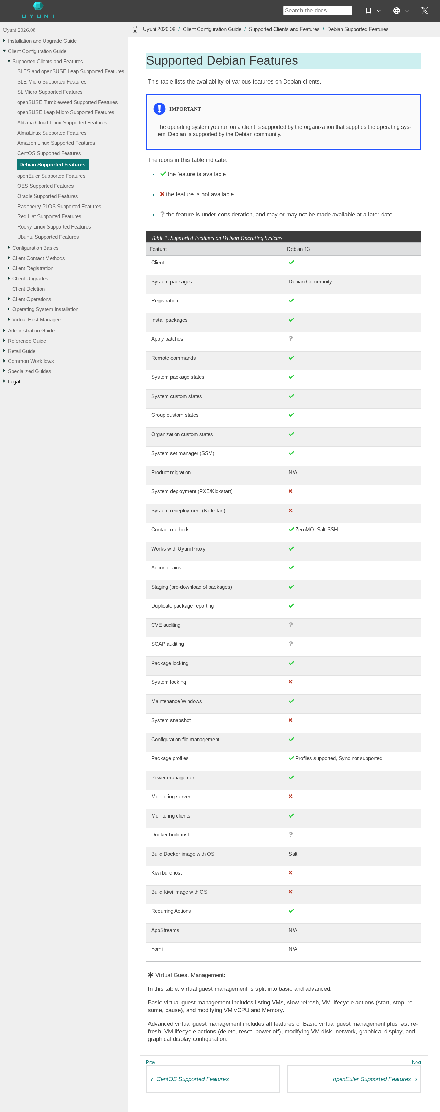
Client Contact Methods (38, 258)
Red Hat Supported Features (49, 217)
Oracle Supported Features (47, 196)
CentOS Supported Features (49, 153)
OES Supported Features (45, 186)
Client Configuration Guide (37, 51)
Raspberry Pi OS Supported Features (59, 206)
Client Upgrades (30, 278)
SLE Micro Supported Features (52, 82)
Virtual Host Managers (37, 319)
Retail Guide (21, 351)
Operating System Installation (45, 309)
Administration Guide (31, 330)
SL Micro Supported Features (50, 92)
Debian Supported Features (52, 164)
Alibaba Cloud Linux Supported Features (62, 122)
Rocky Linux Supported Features (54, 227)
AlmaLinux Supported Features (52, 133)
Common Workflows (31, 361)
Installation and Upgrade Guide (42, 41)
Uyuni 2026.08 (19, 30)
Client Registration (32, 268)
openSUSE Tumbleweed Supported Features (67, 102)
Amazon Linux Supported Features (56, 143)
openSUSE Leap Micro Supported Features (65, 112)
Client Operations (31, 299)
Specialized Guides (29, 371)
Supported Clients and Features (47, 61)
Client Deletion (28, 289)
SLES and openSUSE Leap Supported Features (70, 71)
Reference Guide (27, 341)
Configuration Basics (35, 248)
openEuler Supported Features (51, 176)
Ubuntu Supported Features (48, 237)
